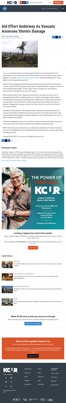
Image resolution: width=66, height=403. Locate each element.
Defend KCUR (33, 356)
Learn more (33, 248)
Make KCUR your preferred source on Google (33, 316)
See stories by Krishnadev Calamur (14, 160)
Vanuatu (6, 73)
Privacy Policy (54, 385)
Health (15, 299)
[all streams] (63, 8)
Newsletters (28, 384)
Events (40, 369)
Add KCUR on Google (33, 324)
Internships (41, 384)
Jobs (39, 380)
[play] (4, 9)
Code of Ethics (55, 373)
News (26, 376)
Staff (39, 372)
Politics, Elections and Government (24, 274)
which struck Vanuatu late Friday (28, 78)
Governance (54, 377)
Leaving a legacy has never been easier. (32, 233)
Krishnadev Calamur (13, 36)
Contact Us (41, 376)
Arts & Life (17, 261)
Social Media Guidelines (54, 369)
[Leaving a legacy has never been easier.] (33, 198)
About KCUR (28, 369)
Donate (59, 2)
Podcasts (27, 380)
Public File (53, 381)
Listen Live (27, 372)
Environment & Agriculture (21, 286)
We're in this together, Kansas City (33, 341)
